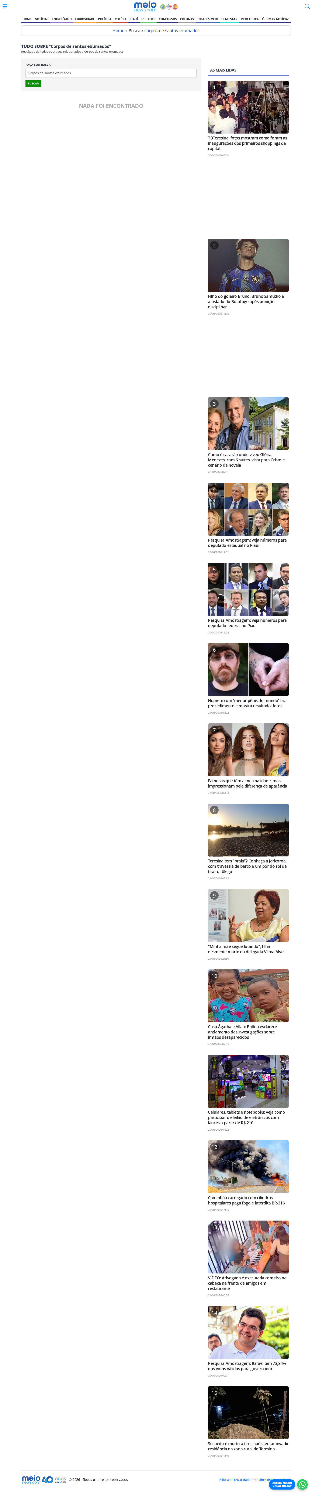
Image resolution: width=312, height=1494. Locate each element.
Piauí (134, 19)
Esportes (148, 19)
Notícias (41, 19)
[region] (248, 200)
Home (26, 19)
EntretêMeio (62, 19)
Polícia (120, 19)
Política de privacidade (234, 1480)
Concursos (168, 19)
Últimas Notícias (276, 19)
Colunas (187, 19)
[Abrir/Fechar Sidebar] (4, 6)
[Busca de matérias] (307, 7)
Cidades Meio (207, 19)
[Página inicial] (145, 6)
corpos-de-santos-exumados (172, 30)
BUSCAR (33, 83)
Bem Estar (229, 19)
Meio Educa (249, 19)
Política (104, 19)
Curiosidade (85, 19)
